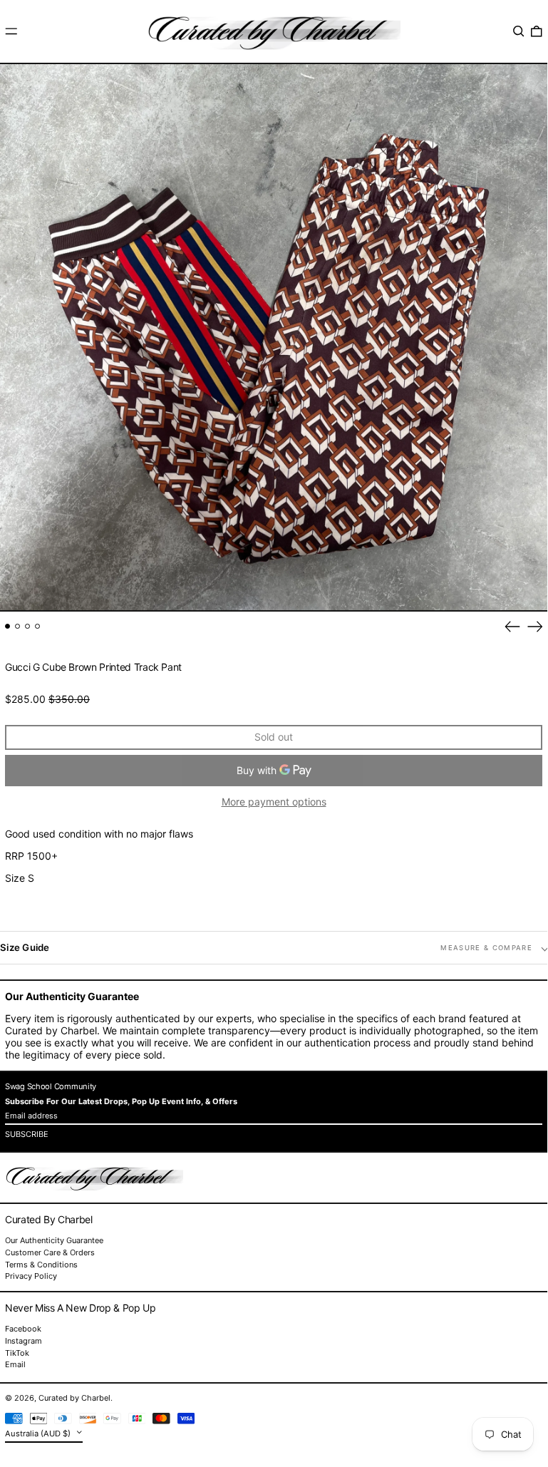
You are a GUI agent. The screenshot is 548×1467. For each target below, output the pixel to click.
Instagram (23, 1341)
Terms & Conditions (41, 1265)
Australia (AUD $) (39, 1433)
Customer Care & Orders (50, 1252)
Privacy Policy (31, 1276)
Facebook (23, 1329)
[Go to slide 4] (37, 626)
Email (15, 1364)
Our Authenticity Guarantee (54, 1240)
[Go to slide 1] (7, 626)
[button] (518, 31)
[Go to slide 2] (17, 626)
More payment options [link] (274, 802)
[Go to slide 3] (27, 626)
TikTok (17, 1353)
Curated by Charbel (74, 1398)
